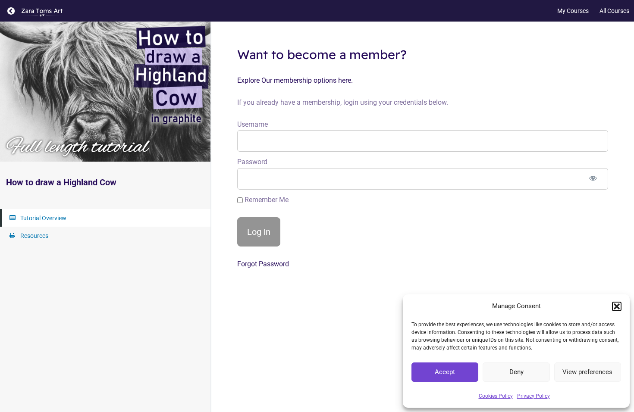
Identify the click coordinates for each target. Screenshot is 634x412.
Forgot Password (263, 264)
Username (252, 124)
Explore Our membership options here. (295, 80)
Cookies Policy (496, 396)
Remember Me (266, 200)
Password (252, 162)
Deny (516, 372)
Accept (445, 372)
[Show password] (593, 179)
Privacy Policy (533, 396)
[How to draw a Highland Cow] (105, 92)
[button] (616, 306)
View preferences (587, 372)
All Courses (614, 10)
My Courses (573, 10)
